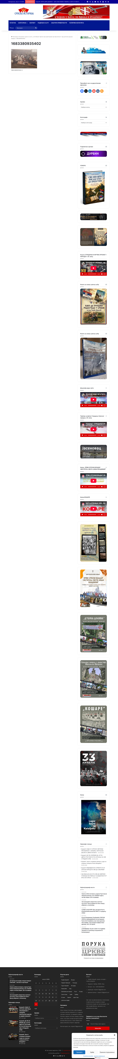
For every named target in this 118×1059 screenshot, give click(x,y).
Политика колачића (88, 1056)
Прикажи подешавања (107, 1052)
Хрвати (69, 997)
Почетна (13, 23)
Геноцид (75, 982)
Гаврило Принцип (65, 982)
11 (39, 993)
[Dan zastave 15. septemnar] (93, 134)
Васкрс (73, 979)
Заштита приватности (99, 1056)
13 (46, 993)
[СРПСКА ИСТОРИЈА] (24, 11)
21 (49, 997)
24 (36, 1000)
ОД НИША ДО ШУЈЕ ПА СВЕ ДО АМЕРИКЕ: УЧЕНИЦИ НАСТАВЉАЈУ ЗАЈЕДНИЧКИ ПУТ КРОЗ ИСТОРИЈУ (94, 875)
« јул (35, 1008)
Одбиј (92, 1052)
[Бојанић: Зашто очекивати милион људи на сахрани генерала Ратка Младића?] (13, 1037)
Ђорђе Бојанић (65, 979)
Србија (76, 994)
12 (42, 993)
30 (56, 1000)
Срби (71, 994)
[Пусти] (82, 274)
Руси (75, 991)
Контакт (32, 23)
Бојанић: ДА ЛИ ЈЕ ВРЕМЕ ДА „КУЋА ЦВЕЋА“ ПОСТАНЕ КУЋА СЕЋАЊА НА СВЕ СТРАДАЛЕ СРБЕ (93, 857)
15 (52, 993)
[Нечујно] (102, 274)
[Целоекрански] (104, 274)
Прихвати (79, 1052)
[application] (93, 268)
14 (49, 993)
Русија (81, 991)
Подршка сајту (43, 23)
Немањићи (64, 988)
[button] (114, 1035)
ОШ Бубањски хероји (66, 991)
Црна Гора (76, 997)
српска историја (65, 1000)
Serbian (98, 1058)
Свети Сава (64, 994)
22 (52, 997)
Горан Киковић (65, 985)
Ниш (70, 988)
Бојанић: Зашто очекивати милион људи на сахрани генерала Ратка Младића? (24, 1038)
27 (46, 1000)
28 (49, 1000)
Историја (73, 985)
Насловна (15, 36)
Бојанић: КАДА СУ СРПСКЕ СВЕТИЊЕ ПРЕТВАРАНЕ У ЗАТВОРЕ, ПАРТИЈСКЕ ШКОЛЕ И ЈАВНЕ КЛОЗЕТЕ (92, 850)
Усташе (63, 997)
